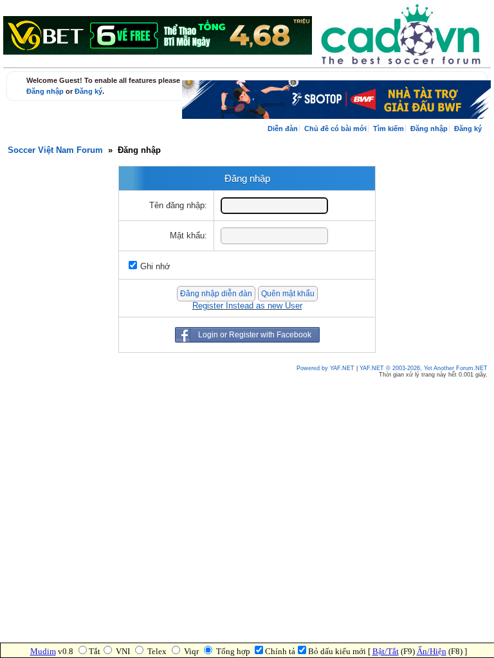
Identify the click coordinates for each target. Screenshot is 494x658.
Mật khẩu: (188, 235)
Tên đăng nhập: (178, 205)
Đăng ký (88, 91)
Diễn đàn (283, 128)
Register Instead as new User (247, 305)
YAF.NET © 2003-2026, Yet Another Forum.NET (424, 368)
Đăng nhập (45, 91)
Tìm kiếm (388, 128)
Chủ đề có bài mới (335, 128)
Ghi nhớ (155, 266)
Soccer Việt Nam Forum (55, 150)
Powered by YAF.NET (325, 368)
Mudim (43, 651)
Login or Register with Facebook (254, 334)
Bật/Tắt (385, 651)
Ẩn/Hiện (431, 651)
